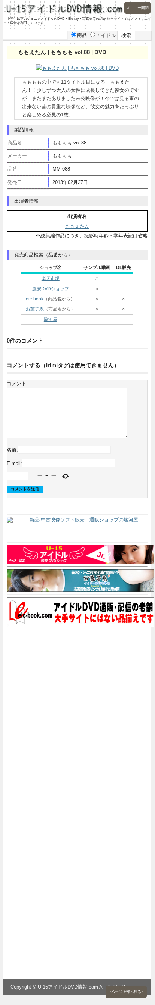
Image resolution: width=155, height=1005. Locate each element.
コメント (16, 383)
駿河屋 (50, 319)
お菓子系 (35, 309)
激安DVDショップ (50, 288)
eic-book (34, 299)
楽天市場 (51, 278)
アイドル (106, 35)
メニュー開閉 (137, 8)
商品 (82, 35)
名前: (12, 450)
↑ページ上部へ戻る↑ (126, 992)
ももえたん (77, 226)
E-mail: (14, 463)
